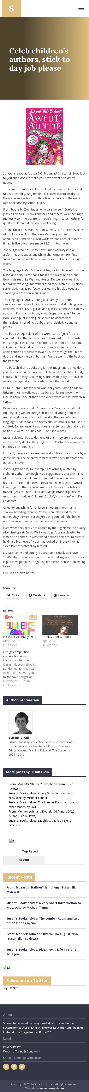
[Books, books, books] (60, 625)
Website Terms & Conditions (22, 1051)
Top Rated (30, 851)
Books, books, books (56, 637)
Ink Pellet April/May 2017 (19, 637)
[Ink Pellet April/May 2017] (20, 625)
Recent (24, 860)
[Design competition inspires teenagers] (22, 668)
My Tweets (10, 988)
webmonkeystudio (52, 1088)
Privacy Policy (12, 1047)
